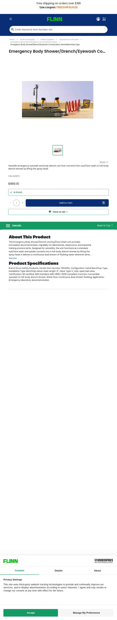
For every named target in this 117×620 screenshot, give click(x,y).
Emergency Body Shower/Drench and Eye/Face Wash (34, 42)
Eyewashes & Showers (69, 39)
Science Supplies (27, 39)
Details (16, 225)
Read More (13, 258)
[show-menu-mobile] (11, 19)
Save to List (59, 211)
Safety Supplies (47, 39)
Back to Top (104, 225)
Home (12, 39)
